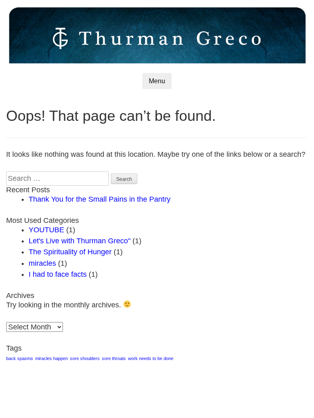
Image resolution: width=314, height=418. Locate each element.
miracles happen (51, 358)
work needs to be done (150, 358)
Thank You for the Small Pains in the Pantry (99, 199)
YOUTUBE (46, 230)
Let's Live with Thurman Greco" (79, 241)
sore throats (114, 358)
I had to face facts (58, 274)
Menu (157, 81)
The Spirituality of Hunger (70, 252)
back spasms (19, 358)
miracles (42, 263)
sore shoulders (85, 358)
